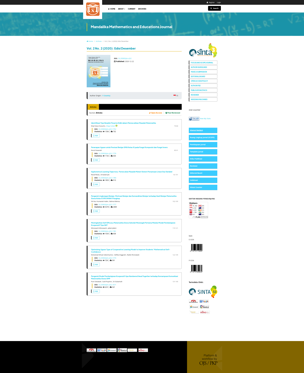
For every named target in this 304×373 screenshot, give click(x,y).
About (121, 9)
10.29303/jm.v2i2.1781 (107, 231)
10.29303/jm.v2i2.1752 (107, 129)
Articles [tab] (93, 107)
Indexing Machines (199, 99)
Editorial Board (198, 76)
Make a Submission (199, 72)
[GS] (204, 301)
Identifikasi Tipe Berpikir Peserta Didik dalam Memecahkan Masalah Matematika (123, 123)
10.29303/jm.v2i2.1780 (107, 178)
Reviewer (195, 95)
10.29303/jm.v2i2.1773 (107, 258)
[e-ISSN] (196, 247)
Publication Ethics (199, 90)
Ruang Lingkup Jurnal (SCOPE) (202, 137)
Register (212, 2)
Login (219, 2)
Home (112, 9)
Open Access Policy (199, 81)
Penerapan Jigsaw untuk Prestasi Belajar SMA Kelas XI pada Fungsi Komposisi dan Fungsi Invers (129, 147)
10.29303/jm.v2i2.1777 (107, 204)
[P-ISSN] (196, 268)
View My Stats (205, 118)
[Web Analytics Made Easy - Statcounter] (194, 118)
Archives (142, 9)
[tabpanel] (134, 203)
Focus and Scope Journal (202, 63)
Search (215, 8)
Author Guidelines (199, 67)
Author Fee (196, 86)
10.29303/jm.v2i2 (124, 58)
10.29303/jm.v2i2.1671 (107, 285)
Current (131, 9)
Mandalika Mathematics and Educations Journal (131, 26)
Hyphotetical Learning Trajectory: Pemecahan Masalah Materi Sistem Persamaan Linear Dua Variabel (131, 172)
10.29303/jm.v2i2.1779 (107, 153)
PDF (96, 136)
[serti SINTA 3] (203, 291)
